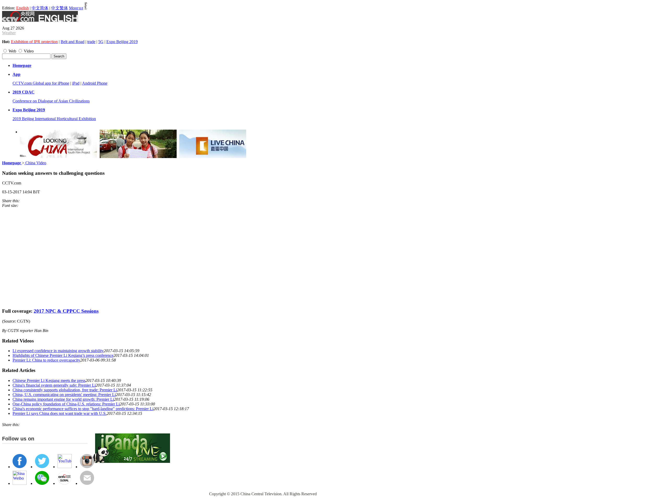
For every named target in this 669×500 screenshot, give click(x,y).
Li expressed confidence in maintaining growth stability (58, 350)
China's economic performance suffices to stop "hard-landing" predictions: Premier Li (83, 408)
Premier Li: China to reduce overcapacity (46, 360)
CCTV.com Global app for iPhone (41, 83)
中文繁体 (59, 8)
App (16, 74)
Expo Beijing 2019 (122, 41)
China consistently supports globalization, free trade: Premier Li (65, 390)
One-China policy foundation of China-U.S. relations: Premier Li (66, 404)
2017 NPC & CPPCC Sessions (66, 311)
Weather (9, 33)
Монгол (76, 8)
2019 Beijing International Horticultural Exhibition (54, 119)
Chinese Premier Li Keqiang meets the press (49, 380)
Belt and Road (72, 41)
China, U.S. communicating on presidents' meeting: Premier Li (64, 394)
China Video (35, 163)
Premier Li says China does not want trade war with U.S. (60, 413)
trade (91, 41)
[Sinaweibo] (26, 201)
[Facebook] (23, 201)
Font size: (10, 205)
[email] (28, 201)
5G (100, 41)
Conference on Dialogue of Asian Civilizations (51, 101)
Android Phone (94, 83)
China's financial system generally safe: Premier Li (54, 385)
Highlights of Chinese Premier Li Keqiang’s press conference (63, 355)
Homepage (22, 65)
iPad (75, 83)
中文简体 (40, 8)
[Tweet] (21, 201)
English (22, 8)
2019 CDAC (23, 92)
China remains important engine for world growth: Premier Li (63, 399)
